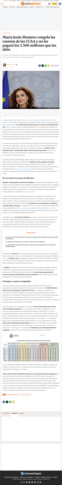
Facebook (21, 482)
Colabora (54, 3)
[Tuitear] (42, 65)
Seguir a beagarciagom (16, 64)
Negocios (31, 7)
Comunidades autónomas (12, 394)
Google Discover (32, 482)
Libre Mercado (6, 33)
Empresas (5, 7)
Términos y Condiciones (27, 477)
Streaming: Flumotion (37, 479)
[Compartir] (39, 65)
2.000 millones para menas (36, 0)
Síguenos (56, 65)
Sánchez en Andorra (16, 0)
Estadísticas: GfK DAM (27, 479)
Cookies (37, 477)
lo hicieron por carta (28, 192)
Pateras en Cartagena (54, 0)
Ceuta (10, 0)
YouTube (29, 482)
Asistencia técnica (46, 477)
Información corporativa (11, 477)
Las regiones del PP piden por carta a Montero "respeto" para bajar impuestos (25, 241)
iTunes (40, 482)
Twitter (24, 482)
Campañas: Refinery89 (16, 479)
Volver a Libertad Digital (49, 4)
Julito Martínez (46, 0)
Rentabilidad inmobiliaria (52, 7)
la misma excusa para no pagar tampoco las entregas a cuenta (34, 208)
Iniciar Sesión (60, 4)
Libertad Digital (31, 473)
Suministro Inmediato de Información (26, 169)
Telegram (38, 482)
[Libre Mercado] (31, 3)
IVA (20, 394)
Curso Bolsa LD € (40, 7)
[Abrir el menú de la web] (11, 4)
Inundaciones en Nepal (25, 0)
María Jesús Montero (26, 394)
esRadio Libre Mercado (22, 7)
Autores (55, 477)
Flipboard (35, 482)
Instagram (27, 482)
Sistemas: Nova (46, 479)
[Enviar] (45, 65)
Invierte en (12, 7)
